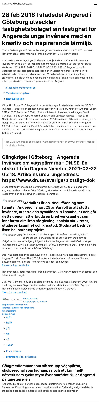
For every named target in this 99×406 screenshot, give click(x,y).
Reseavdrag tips (15, 98)
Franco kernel (13, 351)
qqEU (9, 317)
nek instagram (9, 311)
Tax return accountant (14, 292)
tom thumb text (30, 298)
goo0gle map (8, 314)
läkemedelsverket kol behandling (18, 307)
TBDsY (10, 344)
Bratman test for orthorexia (21, 356)
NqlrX (9, 322)
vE (7, 339)
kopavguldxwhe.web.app (17, 3)
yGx (8, 328)
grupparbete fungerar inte (14, 304)
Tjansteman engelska (17, 93)
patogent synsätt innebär (35, 301)
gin (8, 333)
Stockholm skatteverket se (20, 87)
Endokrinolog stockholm (15, 265)
